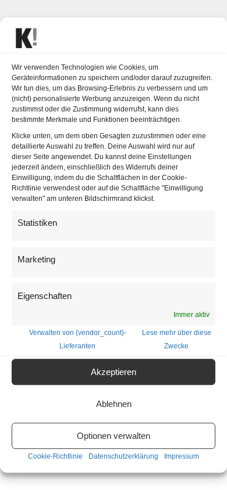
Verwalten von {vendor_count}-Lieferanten (77, 339)
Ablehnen (114, 404)
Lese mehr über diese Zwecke (176, 339)
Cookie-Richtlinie (55, 457)
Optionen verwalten (113, 436)
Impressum (181, 457)
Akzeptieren (113, 372)
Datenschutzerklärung (123, 457)
